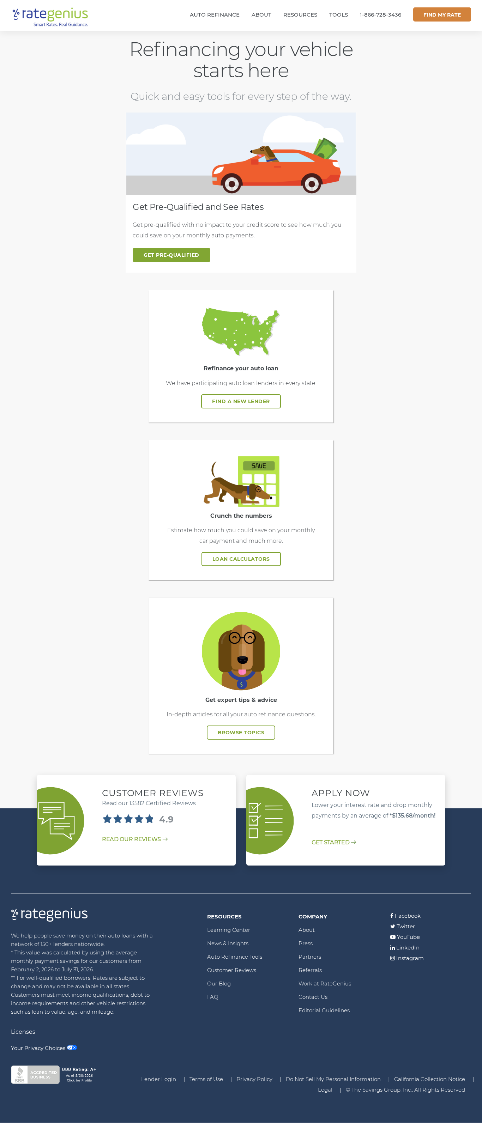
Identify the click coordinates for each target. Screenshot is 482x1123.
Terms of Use (206, 1079)
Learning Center (228, 930)
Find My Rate (442, 15)
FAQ (212, 997)
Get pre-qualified (171, 255)
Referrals (310, 970)
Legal (325, 1089)
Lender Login (158, 1079)
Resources (300, 14)
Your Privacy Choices (38, 1048)
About (261, 14)
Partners (310, 956)
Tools (338, 14)
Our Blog (219, 983)
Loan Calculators (241, 559)
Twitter (405, 926)
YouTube (408, 937)
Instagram (409, 958)
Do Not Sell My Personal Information (333, 1079)
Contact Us (313, 997)
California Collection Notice (429, 1079)
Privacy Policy (254, 1079)
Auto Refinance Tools (234, 956)
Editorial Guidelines (324, 1010)
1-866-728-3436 (380, 14)
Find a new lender (241, 401)
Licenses (23, 1031)
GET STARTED (330, 842)
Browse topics (241, 732)
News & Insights (227, 943)
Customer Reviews (231, 970)
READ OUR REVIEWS (131, 839)
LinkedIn (407, 947)
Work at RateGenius (325, 983)
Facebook (407, 915)
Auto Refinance (215, 14)
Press (306, 943)
